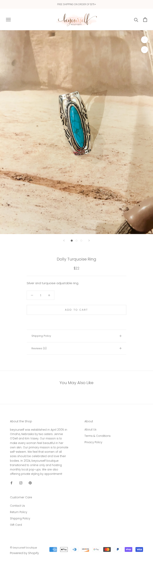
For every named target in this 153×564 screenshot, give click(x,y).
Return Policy (18, 512)
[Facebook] (11, 482)
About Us (90, 429)
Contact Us (17, 506)
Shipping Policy (41, 336)
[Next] (89, 240)
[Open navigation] (8, 19)
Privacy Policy (93, 442)
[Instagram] (20, 482)
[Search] (136, 20)
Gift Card (16, 525)
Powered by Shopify (24, 553)
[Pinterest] (30, 482)
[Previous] (64, 240)
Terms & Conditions (97, 436)
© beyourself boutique (23, 547)
